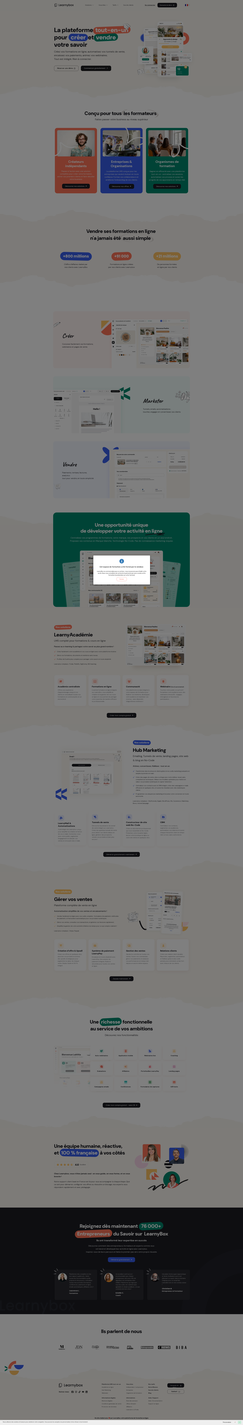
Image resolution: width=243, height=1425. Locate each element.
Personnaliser (227, 1422)
